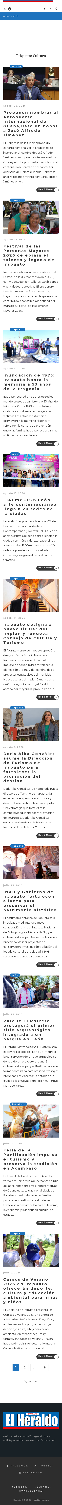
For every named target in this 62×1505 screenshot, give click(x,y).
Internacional (31, 1491)
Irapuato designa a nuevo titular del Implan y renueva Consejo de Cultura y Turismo (30, 633)
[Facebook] (44, 8)
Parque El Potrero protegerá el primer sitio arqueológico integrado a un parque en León (29, 1030)
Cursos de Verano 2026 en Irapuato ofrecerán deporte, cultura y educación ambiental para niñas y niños (30, 1290)
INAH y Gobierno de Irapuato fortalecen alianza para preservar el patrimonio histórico (30, 901)
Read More (48, 189)
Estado (16, 66)
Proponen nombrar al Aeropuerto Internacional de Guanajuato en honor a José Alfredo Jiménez (30, 123)
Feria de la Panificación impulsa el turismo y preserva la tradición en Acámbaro (30, 1159)
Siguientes (30, 1381)
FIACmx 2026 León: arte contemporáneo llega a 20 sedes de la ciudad (30, 506)
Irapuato (17, 200)
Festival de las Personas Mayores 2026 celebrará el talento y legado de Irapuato (29, 255)
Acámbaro (18, 1104)
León (15, 454)
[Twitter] (50, 8)
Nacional (43, 1487)
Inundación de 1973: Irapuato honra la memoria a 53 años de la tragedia (29, 382)
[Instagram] (56, 8)
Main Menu (12, 16)
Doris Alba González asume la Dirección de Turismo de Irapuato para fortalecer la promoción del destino (29, 767)
